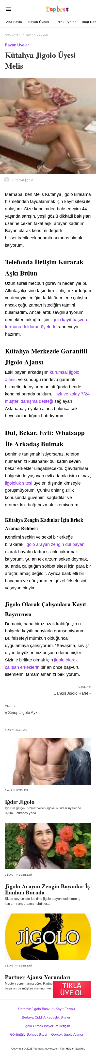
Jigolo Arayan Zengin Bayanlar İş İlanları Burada (47, 889)
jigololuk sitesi (18, 483)
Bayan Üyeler (38, 22)
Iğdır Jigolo (19, 801)
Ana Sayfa (14, 22)
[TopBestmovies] (57, 9)
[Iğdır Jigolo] (48, 761)
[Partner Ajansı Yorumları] (48, 936)
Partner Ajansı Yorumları (38, 977)
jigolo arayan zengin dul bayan (54, 544)
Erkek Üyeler (66, 22)
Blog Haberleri (18, 874)
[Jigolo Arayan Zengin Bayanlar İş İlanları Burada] (48, 846)
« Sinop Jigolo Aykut (23, 713)
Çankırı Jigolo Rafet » (72, 692)
